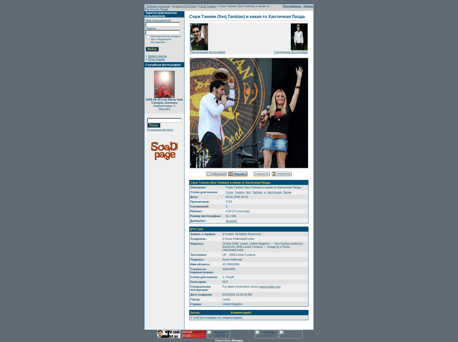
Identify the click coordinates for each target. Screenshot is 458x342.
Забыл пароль (157, 56)
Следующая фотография (291, 52)
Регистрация (156, 59)
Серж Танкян (207, 6)
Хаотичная (274, 192)
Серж (229, 192)
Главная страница (158, 6)
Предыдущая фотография (207, 52)
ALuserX (231, 220)
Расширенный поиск (160, 129)
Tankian (257, 192)
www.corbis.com (269, 286)
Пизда (287, 192)
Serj (248, 192)
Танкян (239, 192)
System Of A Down (184, 6)
